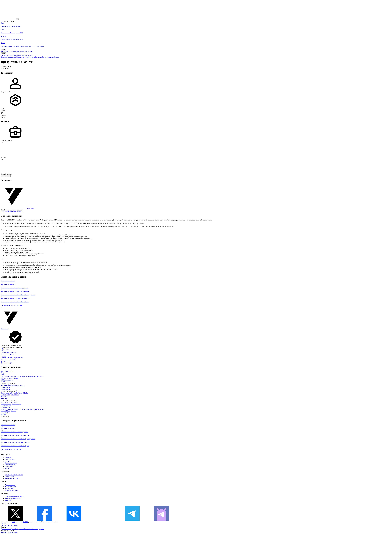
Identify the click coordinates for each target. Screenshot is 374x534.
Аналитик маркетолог (8, 284)
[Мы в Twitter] (15, 520)
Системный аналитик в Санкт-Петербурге (15, 302)
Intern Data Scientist (7, 371)
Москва (12, 354)
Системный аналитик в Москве (11, 305)
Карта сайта (9, 466)
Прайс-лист (8, 500)
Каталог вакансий (11, 463)
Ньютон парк (5, 395)
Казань (16, 378)
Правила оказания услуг (13, 498)
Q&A (6, 532)
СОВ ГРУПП (5, 411)
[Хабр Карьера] (8, 19)
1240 (13, 522)
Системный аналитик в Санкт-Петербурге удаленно (18, 295)
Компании (38, 57)
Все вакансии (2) (17, 212)
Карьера (10, 532)
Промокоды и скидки (12, 478)
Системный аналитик (8, 281)
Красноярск (15, 395)
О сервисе (8, 457)
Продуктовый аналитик (9, 352)
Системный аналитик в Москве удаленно (14, 288)
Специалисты (11, 57)
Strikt (2, 373)
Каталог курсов (10, 464)
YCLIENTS (30, 208)
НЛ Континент (6, 404)
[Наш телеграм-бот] (161, 520)
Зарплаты (51, 57)
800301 (25, 522)
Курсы (15, 532)
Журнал (56, 57)
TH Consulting (5, 387)
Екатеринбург (16, 404)
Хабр (2, 532)
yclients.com (4, 349)
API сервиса (9, 488)
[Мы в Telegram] (132, 520)
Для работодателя (10, 486)
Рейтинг (45, 57)
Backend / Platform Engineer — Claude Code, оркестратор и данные (23, 409)
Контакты (8, 468)
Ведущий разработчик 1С (9, 402)
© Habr (3, 523)
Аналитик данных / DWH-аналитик (13, 385)
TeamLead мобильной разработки (12, 358)
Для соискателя (10, 485)
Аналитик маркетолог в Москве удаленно (15, 291)
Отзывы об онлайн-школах (14, 475)
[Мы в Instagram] (103, 520)
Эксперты (32, 57)
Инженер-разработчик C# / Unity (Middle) (14, 393)
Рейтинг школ (9, 476)
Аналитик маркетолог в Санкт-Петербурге (15, 298)
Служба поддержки (11, 490)
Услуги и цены (10, 459)
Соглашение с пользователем (14, 497)
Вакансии (4, 57)
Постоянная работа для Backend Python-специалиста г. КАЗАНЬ (22, 376)
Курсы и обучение (22, 57)
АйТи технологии (7, 378)
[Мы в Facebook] (44, 520)
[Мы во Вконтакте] (73, 520)
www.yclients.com (6, 212)
